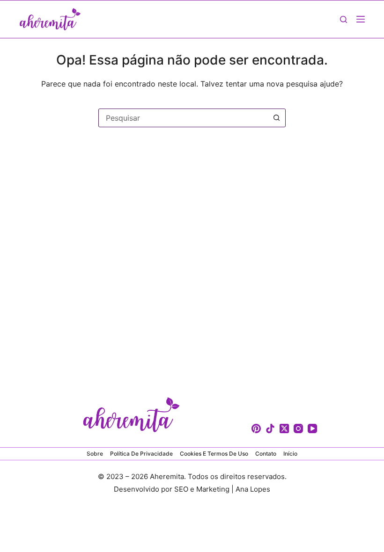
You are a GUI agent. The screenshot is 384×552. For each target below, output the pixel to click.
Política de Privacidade (141, 453)
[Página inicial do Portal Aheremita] (50, 19)
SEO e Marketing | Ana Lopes (222, 489)
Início (290, 453)
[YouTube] (312, 428)
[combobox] (183, 118)
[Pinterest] (256, 428)
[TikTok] (270, 428)
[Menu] (360, 19)
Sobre (95, 453)
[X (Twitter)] (284, 428)
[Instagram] (298, 428)
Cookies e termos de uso (214, 453)
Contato (265, 453)
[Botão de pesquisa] (276, 118)
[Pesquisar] (343, 19)
